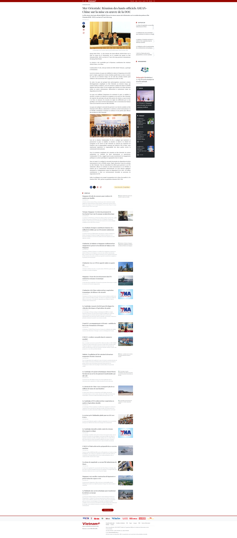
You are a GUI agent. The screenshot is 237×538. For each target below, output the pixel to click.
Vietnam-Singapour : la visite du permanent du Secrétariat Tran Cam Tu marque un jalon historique (98, 213)
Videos (141, 88)
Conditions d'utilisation (120, 523)
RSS (127, 523)
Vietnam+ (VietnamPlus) (92, 1)
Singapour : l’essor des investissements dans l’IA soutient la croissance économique (97, 278)
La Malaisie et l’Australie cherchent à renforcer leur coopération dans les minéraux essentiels (144, 41)
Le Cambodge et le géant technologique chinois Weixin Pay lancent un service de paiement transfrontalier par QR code (99, 374)
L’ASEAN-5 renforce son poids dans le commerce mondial (97, 338)
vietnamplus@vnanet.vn (113, 532)
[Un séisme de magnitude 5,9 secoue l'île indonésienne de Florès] (125, 466)
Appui (130, 523)
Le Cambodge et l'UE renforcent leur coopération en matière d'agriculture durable (98, 402)
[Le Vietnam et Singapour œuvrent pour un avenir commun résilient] (145, 96)
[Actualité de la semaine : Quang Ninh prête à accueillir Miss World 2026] (151, 149)
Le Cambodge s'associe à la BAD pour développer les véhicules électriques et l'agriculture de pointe (98, 307)
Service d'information (146, 523)
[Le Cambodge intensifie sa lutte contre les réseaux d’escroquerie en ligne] (125, 433)
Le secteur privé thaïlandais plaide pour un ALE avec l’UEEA (98, 416)
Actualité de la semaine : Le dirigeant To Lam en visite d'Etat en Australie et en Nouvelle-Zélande (141, 135)
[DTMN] (133, 518)
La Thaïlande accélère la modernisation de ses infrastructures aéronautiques (145, 47)
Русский (150, 1)
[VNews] (91, 518)
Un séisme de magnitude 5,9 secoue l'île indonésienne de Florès (99, 463)
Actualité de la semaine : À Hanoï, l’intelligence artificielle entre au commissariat (141, 121)
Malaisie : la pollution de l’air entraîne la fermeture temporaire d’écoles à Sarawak (97, 355)
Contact (112, 524)
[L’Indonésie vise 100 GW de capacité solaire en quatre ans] (125, 267)
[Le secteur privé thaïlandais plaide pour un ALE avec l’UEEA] (125, 419)
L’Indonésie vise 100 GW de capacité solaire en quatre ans (98, 264)
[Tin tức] (96, 518)
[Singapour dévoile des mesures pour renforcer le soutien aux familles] (125, 200)
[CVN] (124, 518)
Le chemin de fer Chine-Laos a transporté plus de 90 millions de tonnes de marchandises (98, 388)
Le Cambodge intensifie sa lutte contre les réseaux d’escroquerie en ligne (97, 430)
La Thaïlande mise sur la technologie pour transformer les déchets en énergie (99, 492)
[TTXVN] (86, 518)
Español (144, 1)
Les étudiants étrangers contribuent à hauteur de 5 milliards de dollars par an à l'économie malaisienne (98, 229)
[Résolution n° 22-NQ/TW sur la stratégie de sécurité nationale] (145, 69)
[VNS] (116, 518)
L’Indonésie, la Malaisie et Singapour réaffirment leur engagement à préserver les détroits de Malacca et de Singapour (98, 246)
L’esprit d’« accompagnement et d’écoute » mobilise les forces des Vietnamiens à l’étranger (99, 324)
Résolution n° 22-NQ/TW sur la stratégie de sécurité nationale (145, 79)
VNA (139, 523)
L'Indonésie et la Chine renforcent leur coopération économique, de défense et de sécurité (98, 291)
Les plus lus (141, 22)
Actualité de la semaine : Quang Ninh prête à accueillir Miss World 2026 (141, 149)
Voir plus (87, 193)
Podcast (141, 116)
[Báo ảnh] (142, 518)
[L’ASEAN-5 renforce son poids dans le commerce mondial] (125, 341)
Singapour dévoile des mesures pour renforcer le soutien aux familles (97, 197)
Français (140, 1)
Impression (83, 29)
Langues (135, 523)
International (86, 4)
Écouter (141, 127)
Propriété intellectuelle (110, 523)
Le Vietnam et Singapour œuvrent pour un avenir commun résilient (144, 105)
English (136, 1)
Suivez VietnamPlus (119, 187)
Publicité (107, 524)
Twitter (83, 26)
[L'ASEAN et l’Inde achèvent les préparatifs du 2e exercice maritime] (125, 450)
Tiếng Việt (132, 1)
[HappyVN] (151, 518)
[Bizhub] (108, 518)
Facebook (83, 23)
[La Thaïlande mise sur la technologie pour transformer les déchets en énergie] (125, 495)
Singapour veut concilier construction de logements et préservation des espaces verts (98, 477)
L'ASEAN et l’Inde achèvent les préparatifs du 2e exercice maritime (99, 447)
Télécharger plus (107, 510)
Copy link (83, 33)
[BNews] (102, 518)
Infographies (142, 61)
